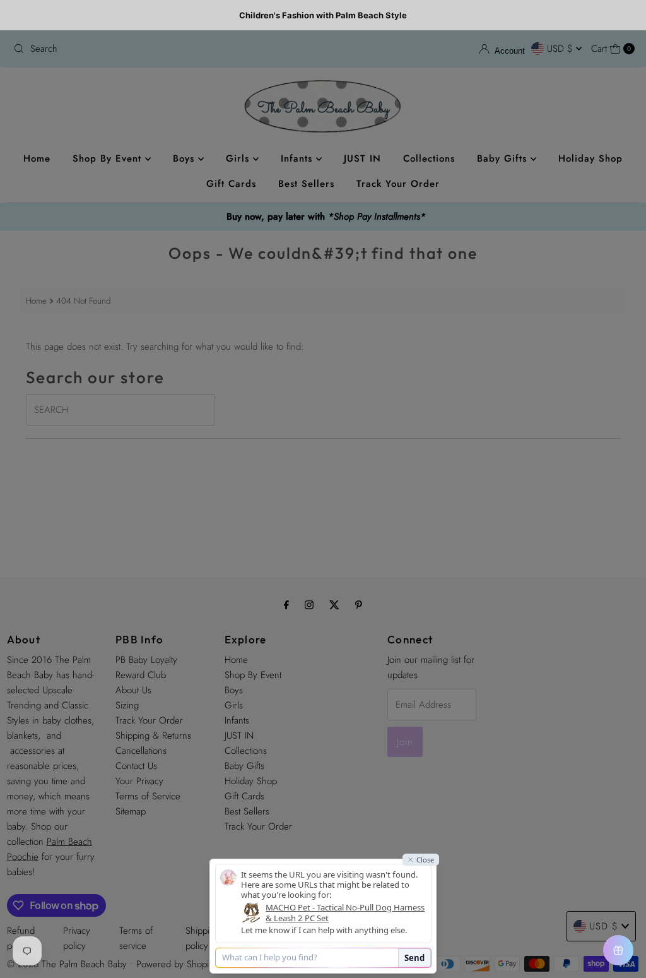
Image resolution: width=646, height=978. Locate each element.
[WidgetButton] (618, 950)
